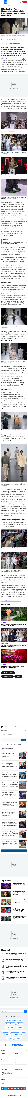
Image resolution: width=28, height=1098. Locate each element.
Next (16, 1059)
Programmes (4, 1069)
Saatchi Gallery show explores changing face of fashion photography (13, 243)
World (16, 1053)
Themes (3, 1050)
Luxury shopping (7, 676)
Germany (10, 1038)
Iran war (20, 1027)
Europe (3, 1053)
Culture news (4, 643)
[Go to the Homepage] (5, 2)
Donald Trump (9, 1027)
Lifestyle (10, 5)
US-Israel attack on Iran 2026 (14, 1020)
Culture (5, 5)
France (20, 1023)
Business (3, 1056)
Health (18, 1038)
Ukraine (5, 1031)
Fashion (18, 676)
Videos (16, 1066)
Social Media (15, 1031)
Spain (7, 1034)
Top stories (6, 880)
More (2, 1083)
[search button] (25, 1011)
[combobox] (14, 1011)
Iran (24, 1031)
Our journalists (18, 1069)
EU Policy (17, 1056)
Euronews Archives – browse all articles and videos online (6, 1073)
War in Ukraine (10, 1023)
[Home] (1, 5)
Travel (16, 1063)
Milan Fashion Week (8, 672)
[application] (14, 26)
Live (25, 1)
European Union (18, 1034)
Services (3, 1079)
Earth (2, 1059)
